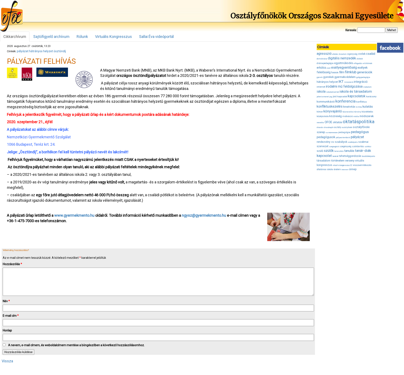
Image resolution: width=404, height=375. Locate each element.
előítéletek (367, 63)
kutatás (368, 106)
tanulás (349, 151)
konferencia (345, 101)
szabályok (341, 141)
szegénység (345, 146)
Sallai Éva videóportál (156, 36)
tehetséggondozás (350, 156)
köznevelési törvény (352, 112)
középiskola (323, 116)
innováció (348, 82)
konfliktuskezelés (330, 106)
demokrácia (322, 59)
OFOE (328, 122)
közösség (335, 116)
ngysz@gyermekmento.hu (204, 215)
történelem (337, 160)
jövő (335, 96)
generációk (364, 72)
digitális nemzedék (342, 58)
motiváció (347, 116)
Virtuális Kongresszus (113, 36)
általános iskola (325, 169)
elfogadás (358, 63)
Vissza (7, 361)
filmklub (350, 72)
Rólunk (82, 36)
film (341, 72)
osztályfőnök (347, 127)
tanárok (335, 156)
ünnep (353, 169)
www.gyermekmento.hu (74, 215)
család (370, 54)
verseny (349, 160)
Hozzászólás (12, 264)
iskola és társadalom (356, 91)
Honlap (7, 330)
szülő (320, 150)
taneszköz (339, 151)
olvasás (320, 127)
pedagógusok (326, 137)
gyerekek (328, 77)
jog (330, 97)
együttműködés (343, 63)
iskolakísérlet (332, 92)
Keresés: (351, 30)
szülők (329, 151)
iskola (321, 91)
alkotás (335, 54)
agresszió (324, 54)
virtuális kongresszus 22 (342, 165)
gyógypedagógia (363, 77)
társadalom (323, 160)
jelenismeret (323, 96)
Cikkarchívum (14, 36)
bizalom (343, 54)
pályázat (22, 51)
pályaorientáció (343, 137)
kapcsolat (342, 96)
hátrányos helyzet (41, 51)
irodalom (367, 87)
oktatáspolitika (359, 121)
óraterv (337, 169)
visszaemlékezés (362, 165)
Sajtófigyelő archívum (51, 36)
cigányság (352, 54)
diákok (360, 58)
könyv (320, 111)
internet (321, 86)
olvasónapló (328, 127)
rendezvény (323, 141)
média (356, 116)
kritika (359, 107)
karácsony (371, 96)
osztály (337, 127)
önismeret (345, 170)
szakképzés (353, 142)
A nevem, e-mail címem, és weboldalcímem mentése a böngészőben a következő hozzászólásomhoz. (76, 345)
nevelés (320, 122)
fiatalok (335, 72)
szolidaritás (358, 146)
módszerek (367, 116)
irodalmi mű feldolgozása (344, 86)
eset (329, 68)
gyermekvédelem (345, 77)
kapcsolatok (356, 96)
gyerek (320, 77)
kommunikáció (326, 101)
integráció (361, 81)
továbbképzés (368, 156)
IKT (341, 81)
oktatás (337, 122)
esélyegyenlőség (344, 67)
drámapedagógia (325, 63)
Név (6, 301)
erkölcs (321, 67)
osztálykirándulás (332, 132)
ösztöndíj (60, 51)
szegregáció (334, 146)
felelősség (324, 72)
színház (368, 146)
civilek (361, 53)
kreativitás (349, 106)
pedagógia (344, 132)
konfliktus (361, 101)
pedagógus (360, 132)
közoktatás (367, 111)
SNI (332, 142)
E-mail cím (11, 315)
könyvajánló (332, 111)
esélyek (362, 67)
